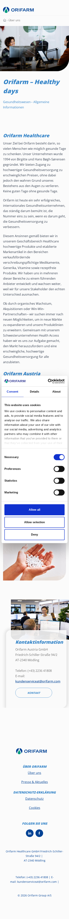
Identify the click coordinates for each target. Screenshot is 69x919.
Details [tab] (34, 391)
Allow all (34, 509)
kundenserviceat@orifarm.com (37, 681)
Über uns (34, 773)
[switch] (59, 469)
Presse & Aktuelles (34, 782)
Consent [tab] (12, 391)
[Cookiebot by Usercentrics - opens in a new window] (49, 381)
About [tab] (56, 391)
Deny (34, 534)
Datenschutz (34, 799)
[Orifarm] (34, 753)
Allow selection (34, 522)
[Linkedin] (30, 833)
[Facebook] (39, 833)
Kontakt (33, 693)
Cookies (34, 808)
